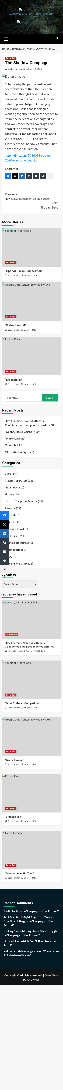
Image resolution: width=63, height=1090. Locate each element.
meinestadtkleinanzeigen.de (21, 951)
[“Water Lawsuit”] (31, 301)
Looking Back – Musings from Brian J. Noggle (31, 931)
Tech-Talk (10, 58)
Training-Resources (17, 542)
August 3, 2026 (30, 275)
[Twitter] (15, 176)
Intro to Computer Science (21, 501)
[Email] (36, 176)
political (10, 515)
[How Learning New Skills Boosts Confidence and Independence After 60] (31, 619)
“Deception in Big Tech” (19, 452)
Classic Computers (16, 480)
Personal (10, 508)
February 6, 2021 (34, 69)
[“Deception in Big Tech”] (31, 850)
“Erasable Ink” (13, 445)
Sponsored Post (14, 528)
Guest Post (12, 487)
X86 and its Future (16, 563)
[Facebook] (4, 515)
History (9, 494)
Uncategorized (14, 549)
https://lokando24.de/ (17, 941)
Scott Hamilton (15, 69)
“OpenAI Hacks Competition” (24, 271)
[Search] (57, 38)
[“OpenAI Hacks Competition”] (31, 247)
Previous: (27, 196)
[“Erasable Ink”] (31, 356)
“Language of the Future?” (42, 911)
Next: (49, 205)
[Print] (43, 176)
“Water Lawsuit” (15, 438)
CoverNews (51, 975)
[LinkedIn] (22, 176)
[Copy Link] (29, 176)
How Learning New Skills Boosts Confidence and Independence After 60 (29, 423)
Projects (10, 522)
